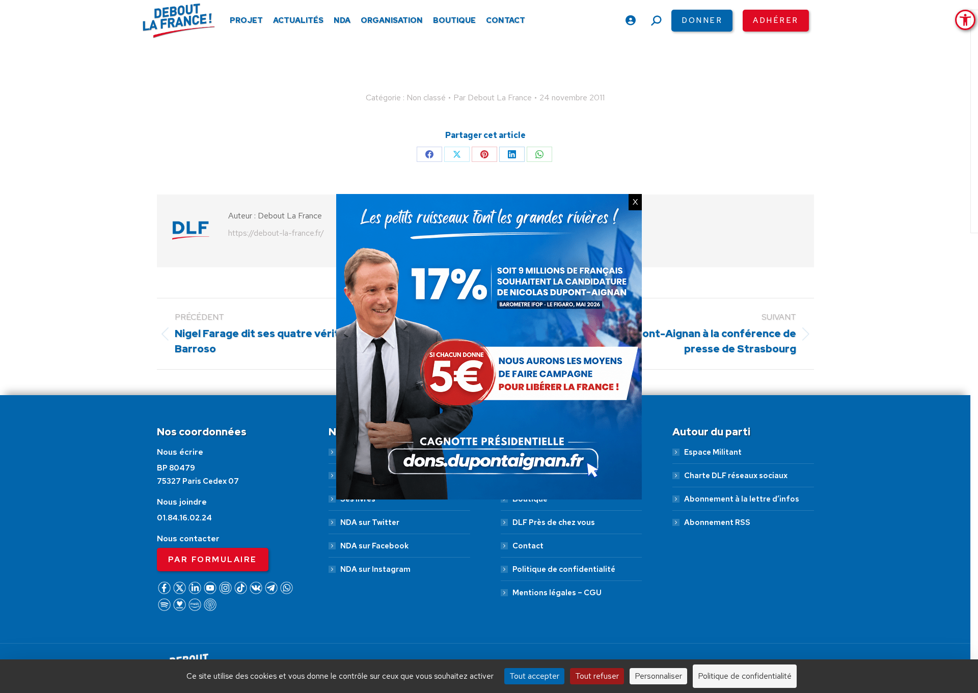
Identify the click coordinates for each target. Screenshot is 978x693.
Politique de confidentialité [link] (563, 569)
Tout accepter (534, 676)
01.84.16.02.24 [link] (184, 518)
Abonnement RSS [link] (717, 522)
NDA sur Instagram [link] (375, 569)
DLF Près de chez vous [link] (553, 522)
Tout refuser (597, 676)
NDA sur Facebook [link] (374, 546)
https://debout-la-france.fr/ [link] (276, 233)
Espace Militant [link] (713, 452)
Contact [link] (528, 546)
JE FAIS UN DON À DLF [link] (789, 638)
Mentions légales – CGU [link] (557, 593)
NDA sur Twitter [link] (369, 522)
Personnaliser (658, 676)
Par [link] (492, 97)
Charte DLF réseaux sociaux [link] (735, 475)
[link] (965, 20)
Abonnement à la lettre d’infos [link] (741, 499)
